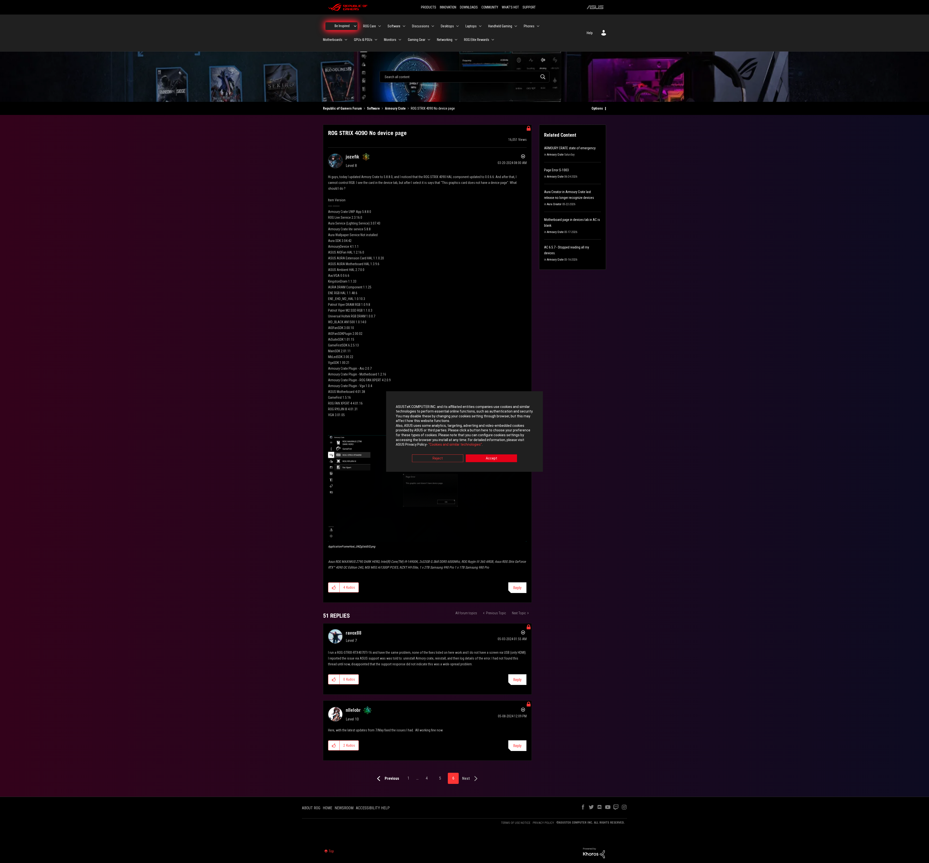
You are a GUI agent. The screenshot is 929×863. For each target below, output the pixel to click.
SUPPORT (529, 7)
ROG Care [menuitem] (369, 26)
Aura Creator (554, 204)
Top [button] (331, 851)
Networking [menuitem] (444, 40)
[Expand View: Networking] (456, 39)
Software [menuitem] (394, 26)
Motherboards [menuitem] (332, 40)
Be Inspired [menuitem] (342, 26)
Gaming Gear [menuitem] (416, 40)
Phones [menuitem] (529, 26)
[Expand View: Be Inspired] (355, 26)
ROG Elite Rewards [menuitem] (476, 40)
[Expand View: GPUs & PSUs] (376, 39)
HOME (327, 808)
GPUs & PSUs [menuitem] (363, 40)
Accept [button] (491, 458)
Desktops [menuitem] (447, 26)
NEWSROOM (344, 808)
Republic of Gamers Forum (342, 108)
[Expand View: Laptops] (480, 26)
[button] (427, 488)
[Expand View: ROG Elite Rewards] (492, 39)
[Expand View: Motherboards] (346, 39)
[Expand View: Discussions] (432, 26)
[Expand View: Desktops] (457, 26)
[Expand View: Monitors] (399, 39)
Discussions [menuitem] (420, 26)
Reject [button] (438, 458)
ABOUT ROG (311, 808)
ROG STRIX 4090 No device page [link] (433, 108)
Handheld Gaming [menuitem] (500, 26)
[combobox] (464, 77)
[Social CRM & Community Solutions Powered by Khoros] (594, 853)
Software (373, 108)
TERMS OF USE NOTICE (515, 823)
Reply (517, 587)
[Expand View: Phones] (538, 26)
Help (590, 33)
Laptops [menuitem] (471, 26)
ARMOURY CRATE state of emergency (570, 148)
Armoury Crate (395, 108)
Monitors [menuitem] (390, 40)
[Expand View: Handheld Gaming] (515, 26)
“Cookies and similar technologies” (455, 445)
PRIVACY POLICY (543, 823)
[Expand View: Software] (404, 26)
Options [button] (597, 108)
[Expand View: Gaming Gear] (429, 39)
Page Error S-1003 (556, 170)
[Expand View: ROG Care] (379, 26)
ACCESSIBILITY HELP (373, 808)
